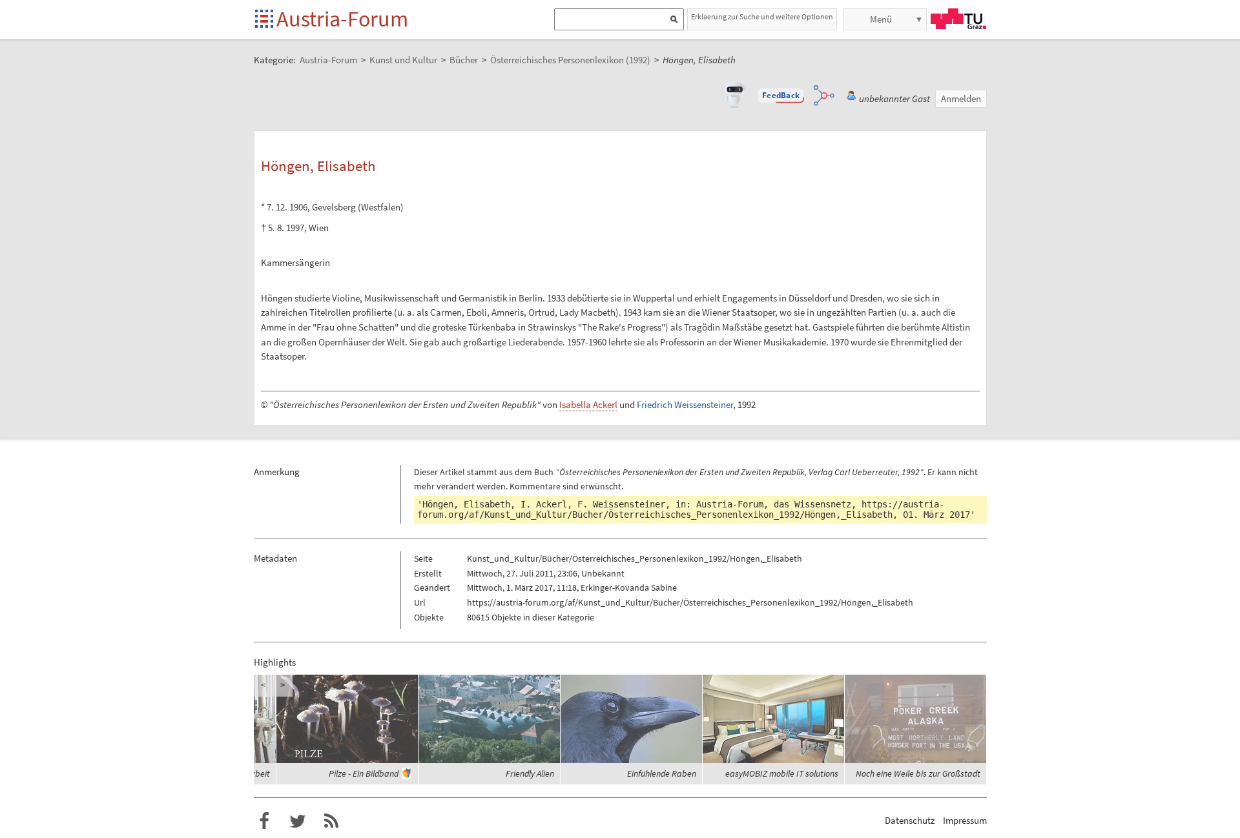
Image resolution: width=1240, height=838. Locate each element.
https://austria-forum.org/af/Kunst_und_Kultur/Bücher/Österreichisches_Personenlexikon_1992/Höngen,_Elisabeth (680, 509)
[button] (780, 95)
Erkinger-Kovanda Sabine (629, 587)
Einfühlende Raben (661, 773)
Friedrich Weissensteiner (685, 404)
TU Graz (958, 18)
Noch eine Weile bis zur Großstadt (918, 773)
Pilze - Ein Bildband (363, 773)
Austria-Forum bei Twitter (297, 821)
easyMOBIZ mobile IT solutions (781, 773)
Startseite (265, 19)
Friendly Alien (530, 773)
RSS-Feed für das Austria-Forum (331, 821)
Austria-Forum (342, 18)
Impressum (965, 820)
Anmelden (961, 98)
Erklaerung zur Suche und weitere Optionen (762, 16)
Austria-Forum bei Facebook (264, 821)
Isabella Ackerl (588, 404)
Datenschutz (910, 820)
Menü (881, 19)
